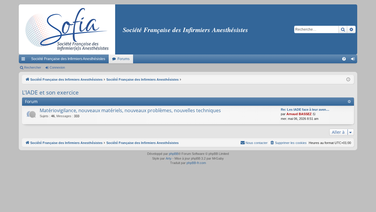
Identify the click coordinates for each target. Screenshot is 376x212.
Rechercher (32, 67)
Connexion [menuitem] (354, 60)
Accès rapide (24, 60)
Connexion (57, 67)
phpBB (173, 153)
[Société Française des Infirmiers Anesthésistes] (67, 29)
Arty (169, 158)
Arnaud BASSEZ (299, 114)
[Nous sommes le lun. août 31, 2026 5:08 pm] (348, 79)
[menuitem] (344, 58)
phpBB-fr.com (196, 163)
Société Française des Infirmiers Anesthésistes (68, 59)
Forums (124, 59)
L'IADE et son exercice (50, 92)
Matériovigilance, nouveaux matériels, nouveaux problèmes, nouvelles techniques (130, 110)
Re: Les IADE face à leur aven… (305, 109)
